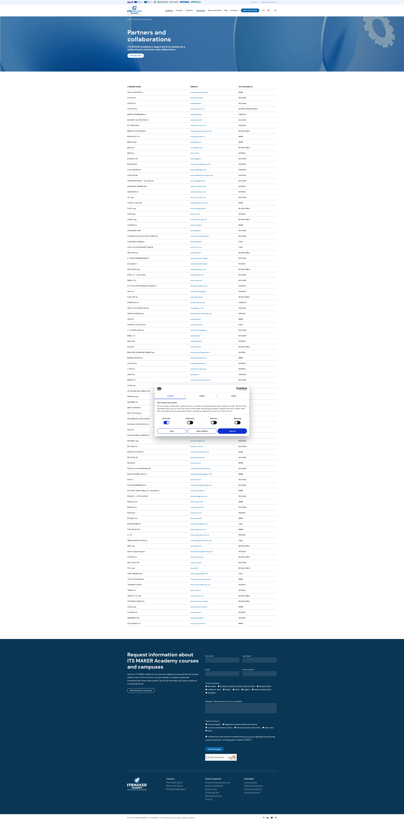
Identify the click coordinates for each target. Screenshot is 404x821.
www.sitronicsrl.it (196, 557)
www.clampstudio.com (199, 203)
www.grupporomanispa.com (201, 313)
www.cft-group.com (198, 197)
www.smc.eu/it (195, 562)
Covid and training (250, 782)
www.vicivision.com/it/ (198, 607)
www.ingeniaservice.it (198, 358)
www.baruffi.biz (196, 114)
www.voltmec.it (196, 612)
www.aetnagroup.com (198, 496)
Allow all (232, 431)
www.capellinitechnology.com (201, 175)
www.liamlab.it (195, 230)
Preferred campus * (212, 683)
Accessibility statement (252, 792)
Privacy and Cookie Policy (253, 789)
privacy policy (248, 737)
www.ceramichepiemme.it (200, 352)
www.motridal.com (197, 441)
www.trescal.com (196, 596)
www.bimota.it (195, 142)
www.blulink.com (196, 148)
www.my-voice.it (196, 446)
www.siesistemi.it (196, 98)
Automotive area (211, 789)
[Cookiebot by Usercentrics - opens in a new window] (238, 388)
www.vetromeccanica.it (199, 601)
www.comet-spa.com (198, 219)
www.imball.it (195, 336)
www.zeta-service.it (198, 623)
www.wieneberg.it (197, 618)
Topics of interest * (212, 721)
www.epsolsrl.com (197, 275)
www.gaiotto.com (197, 308)
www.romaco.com (197, 507)
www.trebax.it (195, 590)
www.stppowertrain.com (199, 535)
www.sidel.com (196, 546)
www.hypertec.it (196, 325)
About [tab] (233, 396)
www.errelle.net (196, 280)
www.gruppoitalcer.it (198, 363)
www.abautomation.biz (199, 92)
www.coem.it (195, 214)
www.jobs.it (194, 374)
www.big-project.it (197, 136)
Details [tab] (202, 396)
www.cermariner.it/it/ (198, 186)
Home (129, 19)
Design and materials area (214, 786)
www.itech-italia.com (198, 369)
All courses (209, 799)
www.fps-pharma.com (198, 286)
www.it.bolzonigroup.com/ (200, 164)
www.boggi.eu (195, 159)
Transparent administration (253, 786)
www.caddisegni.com (198, 170)
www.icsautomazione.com (200, 468)
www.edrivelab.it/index (199, 264)
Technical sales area (212, 792)
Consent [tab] (170, 396)
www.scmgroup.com (198, 529)
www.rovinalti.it (196, 518)
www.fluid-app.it (196, 297)
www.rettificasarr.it (197, 491)
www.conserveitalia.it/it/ (199, 236)
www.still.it (194, 568)
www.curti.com (196, 247)
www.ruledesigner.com (198, 524)
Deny (172, 431)
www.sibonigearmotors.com (201, 540)
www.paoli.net (195, 253)
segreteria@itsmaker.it (178, 789)
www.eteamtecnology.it (199, 258)
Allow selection (202, 431)
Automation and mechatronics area (217, 782)
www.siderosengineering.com (201, 551)
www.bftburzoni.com (198, 125)
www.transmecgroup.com (200, 585)
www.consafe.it (196, 225)
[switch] (188, 422)
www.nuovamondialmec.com (201, 474)
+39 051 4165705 (177, 786)
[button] (135, 56)
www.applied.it (195, 103)
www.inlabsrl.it (195, 347)
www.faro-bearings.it (198, 291)
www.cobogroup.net (198, 208)
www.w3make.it (196, 242)
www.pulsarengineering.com (201, 485)
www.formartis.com (197, 302)
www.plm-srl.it (195, 479)
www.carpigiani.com (197, 181)
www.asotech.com (197, 109)
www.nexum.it (195, 463)
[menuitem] (263, 10)
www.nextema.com (197, 457)
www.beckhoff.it (196, 120)
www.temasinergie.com (199, 574)
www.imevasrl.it (196, 341)
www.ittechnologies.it (198, 330)
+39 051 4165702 (177, 782)
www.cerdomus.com (198, 192)
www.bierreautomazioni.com (201, 131)
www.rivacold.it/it (197, 502)
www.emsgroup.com (198, 269)
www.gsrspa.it (195, 319)
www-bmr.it (194, 153)
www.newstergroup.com (199, 452)
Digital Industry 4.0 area (213, 796)
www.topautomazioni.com (200, 579)
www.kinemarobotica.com (200, 380)
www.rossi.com (196, 513)
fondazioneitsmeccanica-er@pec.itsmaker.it (179, 818)
